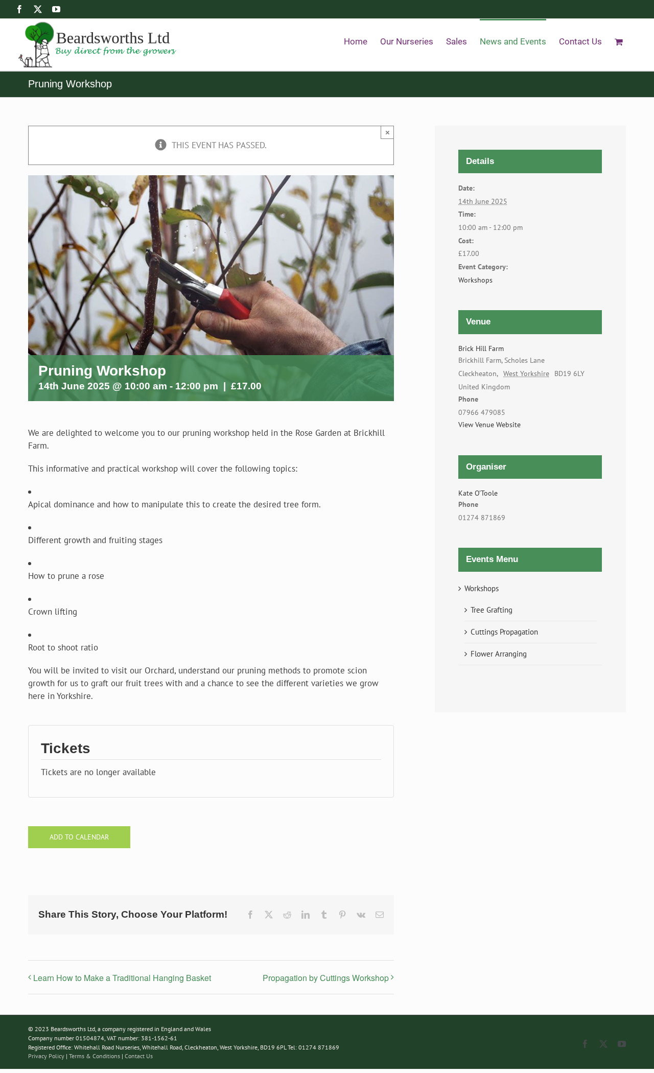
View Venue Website (489, 424)
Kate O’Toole (478, 493)
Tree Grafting (491, 610)
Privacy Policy (46, 1056)
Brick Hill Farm (481, 348)
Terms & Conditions (95, 1056)
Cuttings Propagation (504, 632)
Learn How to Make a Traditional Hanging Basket (122, 978)
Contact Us (139, 1056)
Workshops (475, 280)
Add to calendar (79, 837)
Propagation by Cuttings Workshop (326, 978)
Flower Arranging (499, 654)
